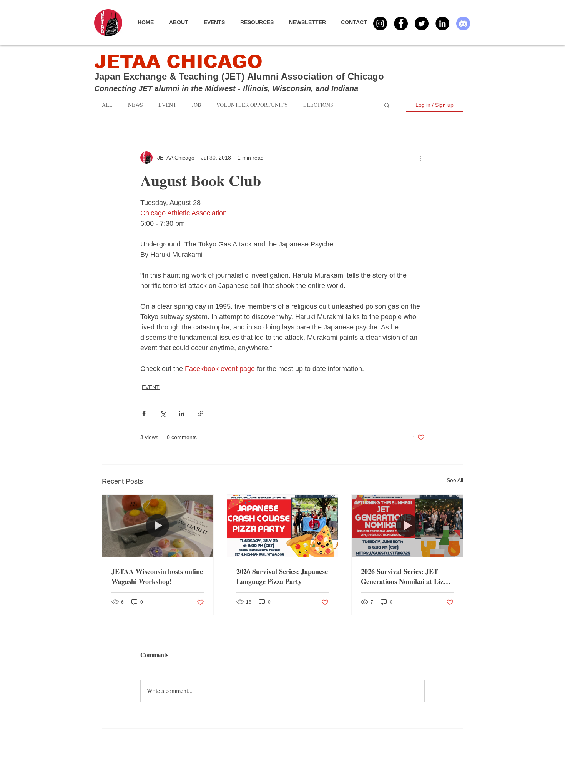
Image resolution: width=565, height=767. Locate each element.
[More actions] (420, 157)
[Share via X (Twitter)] (162, 413)
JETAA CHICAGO (178, 62)
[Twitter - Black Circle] (422, 23)
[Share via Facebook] (144, 413)
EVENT (151, 387)
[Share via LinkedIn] (181, 413)
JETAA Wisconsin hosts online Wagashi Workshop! (157, 576)
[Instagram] (380, 23)
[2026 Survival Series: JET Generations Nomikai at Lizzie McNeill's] (407, 526)
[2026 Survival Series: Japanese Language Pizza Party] (282, 526)
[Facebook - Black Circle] (401, 23)
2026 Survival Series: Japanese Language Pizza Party (282, 576)
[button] (218, 22)
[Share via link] (200, 413)
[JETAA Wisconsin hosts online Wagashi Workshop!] (157, 526)
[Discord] (463, 23)
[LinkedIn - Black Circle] (442, 23)
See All (455, 480)
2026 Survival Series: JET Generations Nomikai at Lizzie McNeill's (406, 576)
